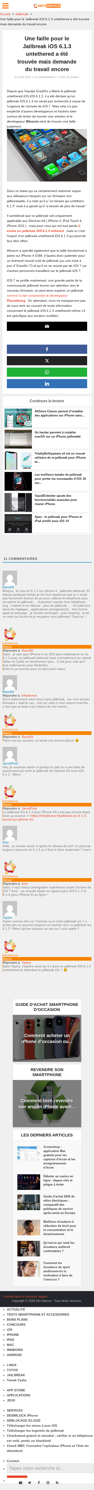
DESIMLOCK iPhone (22, 1415)
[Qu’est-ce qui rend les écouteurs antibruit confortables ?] (30, 1248)
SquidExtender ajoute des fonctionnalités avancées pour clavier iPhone (56, 500)
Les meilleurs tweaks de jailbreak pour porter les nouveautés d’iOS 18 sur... (60, 479)
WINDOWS (15, 1350)
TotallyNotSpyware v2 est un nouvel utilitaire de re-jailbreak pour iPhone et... (60, 457)
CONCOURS (16, 1324)
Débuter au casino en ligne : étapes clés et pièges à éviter (58, 1180)
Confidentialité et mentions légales (25, 1296)
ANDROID (14, 1355)
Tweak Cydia (16, 1380)
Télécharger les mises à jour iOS (32, 1425)
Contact (13, 1461)
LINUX (11, 1365)
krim (25, 883)
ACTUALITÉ (16, 1309)
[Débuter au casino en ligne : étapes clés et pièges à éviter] (30, 1182)
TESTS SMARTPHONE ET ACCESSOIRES (38, 1314)
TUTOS (12, 1370)
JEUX (11, 1400)
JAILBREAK (16, 1375)
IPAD (10, 1340)
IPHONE (13, 1335)
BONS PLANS (17, 1319)
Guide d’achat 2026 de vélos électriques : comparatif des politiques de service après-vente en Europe (59, 1205)
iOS (9, 1329)
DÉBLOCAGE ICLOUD (23, 1420)
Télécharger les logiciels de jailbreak (35, 1430)
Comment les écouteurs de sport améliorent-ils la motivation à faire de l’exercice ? (57, 1271)
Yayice (26, 962)
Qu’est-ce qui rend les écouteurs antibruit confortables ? (58, 1247)
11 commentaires (44, 77)
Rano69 (27, 650)
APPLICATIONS (18, 1395)
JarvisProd (29, 808)
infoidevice (29, 695)
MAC (10, 1345)
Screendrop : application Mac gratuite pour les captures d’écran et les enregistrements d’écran (59, 1157)
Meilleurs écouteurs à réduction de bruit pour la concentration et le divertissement (59, 1228)
